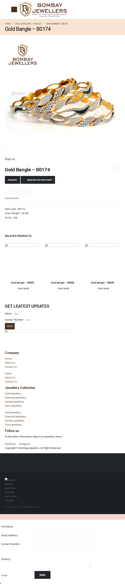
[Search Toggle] (7, 9)
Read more (23, 288)
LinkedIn (19, 192)
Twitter (13, 192)
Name (8, 313)
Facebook (7, 192)
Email (31, 192)
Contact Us (11, 366)
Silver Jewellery (13, 405)
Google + (25, 192)
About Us (10, 362)
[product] (22, 261)
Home (8, 358)
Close (4, 575)
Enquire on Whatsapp (39, 179)
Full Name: (7, 526)
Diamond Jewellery (15, 397)
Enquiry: (6, 559)
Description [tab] (12, 198)
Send (42, 575)
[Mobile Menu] (14, 9)
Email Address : (10, 535)
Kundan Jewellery (14, 401)
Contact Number (14, 319)
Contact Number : (11, 544)
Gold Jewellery (13, 393)
